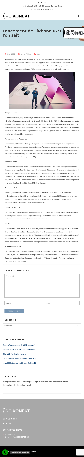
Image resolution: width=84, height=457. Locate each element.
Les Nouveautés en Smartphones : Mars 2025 (19, 358)
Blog (38, 54)
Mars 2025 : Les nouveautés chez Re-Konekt (19, 363)
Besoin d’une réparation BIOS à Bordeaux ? (19, 345)
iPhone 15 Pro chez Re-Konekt (14, 354)
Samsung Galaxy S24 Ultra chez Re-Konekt (19, 349)
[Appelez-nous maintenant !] (5, 452)
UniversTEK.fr (26, 54)
